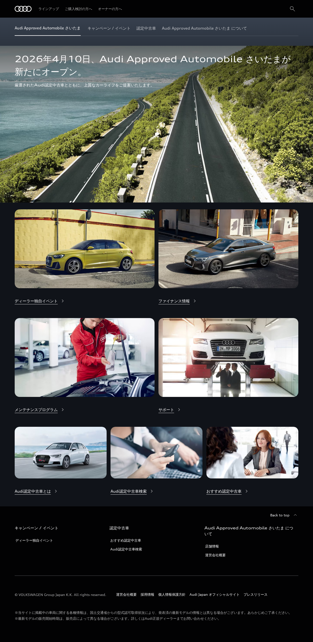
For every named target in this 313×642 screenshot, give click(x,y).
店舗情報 (212, 546)
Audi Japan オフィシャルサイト (215, 594)
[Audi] (23, 9)
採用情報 (147, 594)
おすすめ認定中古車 (125, 540)
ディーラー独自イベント (34, 540)
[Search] (292, 9)
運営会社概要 (215, 555)
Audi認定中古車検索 (126, 549)
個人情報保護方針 (172, 594)
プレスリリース (256, 594)
